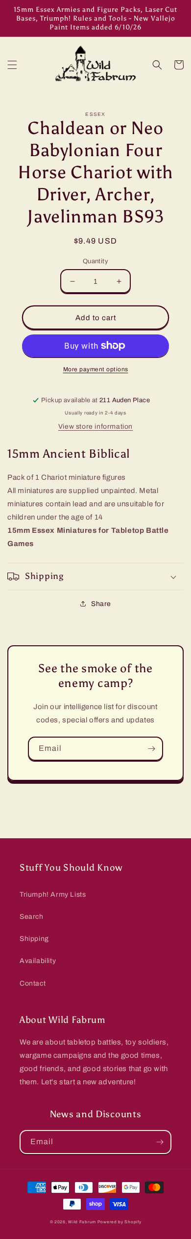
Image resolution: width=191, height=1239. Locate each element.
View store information (95, 426)
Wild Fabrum (82, 1222)
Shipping (34, 938)
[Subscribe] (151, 749)
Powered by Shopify (119, 1222)
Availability (38, 960)
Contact (33, 983)
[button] (12, 65)
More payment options (95, 369)
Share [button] (101, 603)
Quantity (95, 261)
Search (32, 916)
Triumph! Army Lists (53, 894)
